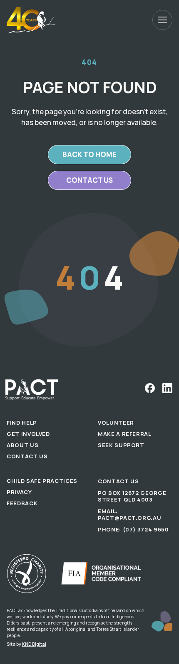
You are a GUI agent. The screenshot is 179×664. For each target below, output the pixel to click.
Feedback (22, 503)
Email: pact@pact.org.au (129, 514)
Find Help (22, 422)
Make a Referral (125, 434)
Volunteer (116, 422)
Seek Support (121, 445)
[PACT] (32, 20)
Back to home (89, 154)
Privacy (19, 492)
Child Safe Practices (42, 480)
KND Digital (34, 644)
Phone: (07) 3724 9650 (133, 529)
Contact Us (27, 456)
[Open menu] (162, 20)
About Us (22, 445)
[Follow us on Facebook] (150, 388)
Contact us (89, 180)
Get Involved (28, 434)
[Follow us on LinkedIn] (167, 388)
